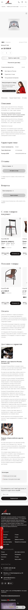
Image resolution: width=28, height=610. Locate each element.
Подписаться (14, 498)
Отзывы (24, 98)
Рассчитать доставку (14, 62)
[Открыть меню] (2, 2)
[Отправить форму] (19, 2)
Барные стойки (5, 544)
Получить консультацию (9, 91)
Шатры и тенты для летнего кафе (12, 479)
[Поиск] (26, 2)
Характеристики (14, 98)
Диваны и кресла (19, 539)
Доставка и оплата (20, 552)
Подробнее (11, 606)
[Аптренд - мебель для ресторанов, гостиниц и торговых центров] (8, 2)
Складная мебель (5, 539)
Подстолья (4, 537)
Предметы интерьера (20, 541)
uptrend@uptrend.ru (9, 577)
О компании (4, 554)
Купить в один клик (14, 58)
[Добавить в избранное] (26, 13)
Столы (16, 537)
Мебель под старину (6, 541)
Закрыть (3, 607)
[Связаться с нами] (22, 2)
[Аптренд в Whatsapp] (2, 583)
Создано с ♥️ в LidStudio (8, 600)
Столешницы (4, 534)
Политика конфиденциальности (10, 595)
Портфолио (18, 554)
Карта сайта (18, 559)
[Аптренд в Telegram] (5, 583)
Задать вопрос (14, 195)
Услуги (3, 552)
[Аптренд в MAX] (10, 583)
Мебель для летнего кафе (10, 476)
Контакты (3, 556)
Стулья (16, 534)
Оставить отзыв (14, 170)
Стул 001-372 (5, 239)
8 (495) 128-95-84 (9, 568)
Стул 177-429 (5, 288)
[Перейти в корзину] (17, 607)
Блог (2, 559)
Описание (4, 98)
